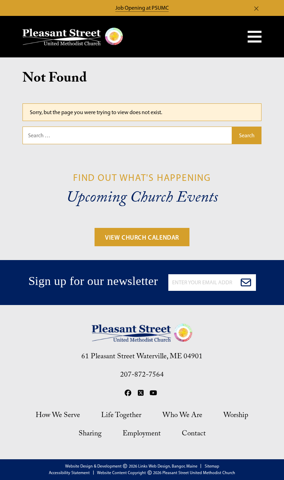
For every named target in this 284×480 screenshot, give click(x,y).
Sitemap (212, 466)
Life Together (121, 416)
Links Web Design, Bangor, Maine (168, 466)
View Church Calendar (142, 237)
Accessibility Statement (69, 472)
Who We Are (182, 416)
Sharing (90, 435)
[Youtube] (153, 394)
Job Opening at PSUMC (142, 7)
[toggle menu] (254, 36)
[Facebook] (128, 394)
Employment (142, 435)
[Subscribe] (246, 282)
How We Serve (58, 416)
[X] (140, 394)
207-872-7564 (142, 376)
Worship (235, 416)
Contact (194, 435)
